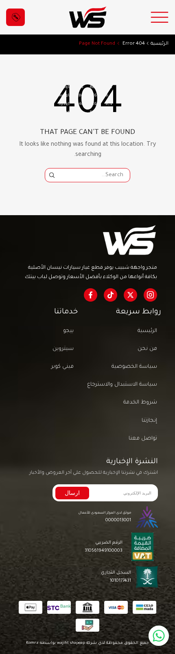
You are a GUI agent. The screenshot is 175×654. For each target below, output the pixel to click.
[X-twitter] (130, 295)
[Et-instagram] (150, 295)
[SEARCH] (52, 175)
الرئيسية (159, 44)
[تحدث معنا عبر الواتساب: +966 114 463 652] (159, 636)
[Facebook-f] (90, 295)
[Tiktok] (110, 295)
